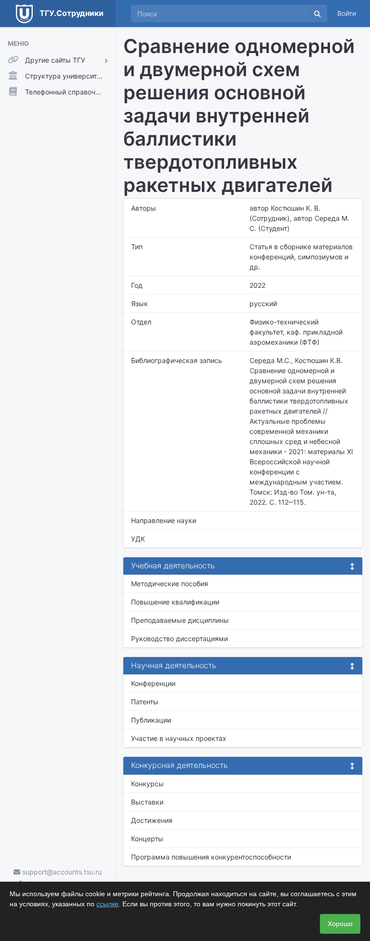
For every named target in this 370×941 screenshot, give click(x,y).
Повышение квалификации (175, 602)
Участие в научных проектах (178, 738)
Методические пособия (169, 583)
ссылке (107, 904)
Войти (346, 13)
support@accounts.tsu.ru (61, 872)
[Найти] (317, 13)
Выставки (147, 802)
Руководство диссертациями (179, 638)
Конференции (153, 683)
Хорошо (340, 924)
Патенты (145, 702)
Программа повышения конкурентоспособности (211, 857)
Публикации (151, 720)
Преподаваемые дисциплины (180, 620)
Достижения (151, 820)
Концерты (147, 838)
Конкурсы (147, 784)
